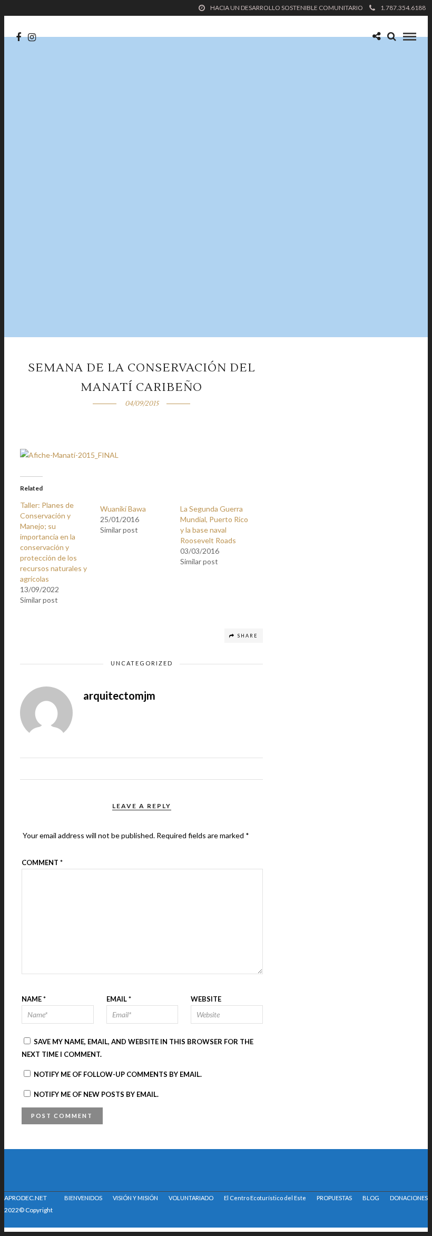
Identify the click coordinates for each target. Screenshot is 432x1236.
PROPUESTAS (334, 1197)
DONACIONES (409, 1197)
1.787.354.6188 (403, 8)
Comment (42, 862)
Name (34, 999)
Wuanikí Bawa (123, 508)
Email (118, 999)
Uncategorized (142, 663)
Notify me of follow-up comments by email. (118, 1074)
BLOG (370, 1197)
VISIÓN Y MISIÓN (135, 1197)
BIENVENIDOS (83, 1197)
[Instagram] (32, 37)
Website (206, 999)
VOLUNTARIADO (191, 1197)
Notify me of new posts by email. (96, 1094)
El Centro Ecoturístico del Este (265, 1197)
